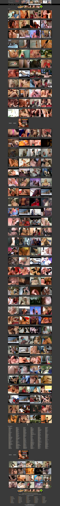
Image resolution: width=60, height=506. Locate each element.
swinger (49, 206)
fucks (36, 196)
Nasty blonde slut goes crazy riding (46, 98)
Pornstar (39, 438)
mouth (27, 38)
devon (12, 413)
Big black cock (10, 437)
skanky (48, 413)
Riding (38, 445)
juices (13, 265)
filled (37, 265)
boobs (13, 196)
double (23, 275)
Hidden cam (24, 446)
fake (33, 275)
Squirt (45, 433)
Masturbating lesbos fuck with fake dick (35, 266)
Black (9, 440)
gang (46, 344)
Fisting (24, 431)
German (24, 436)
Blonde (9, 441)
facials (32, 97)
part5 (12, 275)
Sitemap (20, 4)
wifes (16, 423)
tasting (16, 265)
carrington (12, 137)
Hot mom (31, 428)
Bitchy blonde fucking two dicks (13, 276)
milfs (48, 38)
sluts (39, 117)
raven (26, 413)
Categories (16, 4)
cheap (33, 196)
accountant (13, 117)
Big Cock (9, 438)
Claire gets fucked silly (46, 138)
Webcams (46, 446)
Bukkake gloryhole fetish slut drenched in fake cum (35, 286)
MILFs (31, 446)
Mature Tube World (47, 481)
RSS (21, 4)
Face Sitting (17, 448)
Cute (16, 440)
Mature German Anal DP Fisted (24, 414)
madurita (25, 97)
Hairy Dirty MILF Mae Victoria (24, 296)
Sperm (46, 432)
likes (14, 413)
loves (36, 38)
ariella (33, 28)
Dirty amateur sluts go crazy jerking (35, 108)
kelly (13, 334)
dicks (14, 285)
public (28, 285)
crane (44, 28)
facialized (22, 265)
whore (38, 196)
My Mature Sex (30, 488)
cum (33, 107)
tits (40, 38)
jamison (38, 107)
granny (35, 97)
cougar (35, 28)
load (46, 354)
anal (44, 38)
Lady (31, 437)
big (31, 38)
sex (49, 38)
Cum (16, 437)
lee (14, 28)
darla (45, 28)
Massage (31, 442)
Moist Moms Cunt (47, 474)
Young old (46, 448)
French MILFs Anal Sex (46, 29)
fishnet (43, 413)
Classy (16, 432)
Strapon (46, 435)
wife (48, 117)
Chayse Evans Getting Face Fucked (13, 207)
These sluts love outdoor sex (46, 49)
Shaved (46, 427)
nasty (14, 97)
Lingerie (31, 441)
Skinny (46, 428)
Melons (31, 445)
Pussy (38, 441)
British (9, 447)
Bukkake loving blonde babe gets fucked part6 (13, 217)
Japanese (32, 433)
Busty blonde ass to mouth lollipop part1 (24, 29)
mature (39, 97)
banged (43, 285)
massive (36, 206)
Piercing (39, 436)
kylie (48, 196)
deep (25, 137)
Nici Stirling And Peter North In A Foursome (35, 296)
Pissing (38, 437)
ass (20, 38)
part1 (29, 38)
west (47, 117)
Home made (24, 448)
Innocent (31, 431)
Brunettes (10, 448)
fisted (23, 423)
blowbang (45, 206)
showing (39, 206)
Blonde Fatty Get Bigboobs (46, 355)
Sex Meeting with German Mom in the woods (35, 365)
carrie (44, 423)
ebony (24, 344)
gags (27, 137)
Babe (9, 433)
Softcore (46, 430)
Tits (45, 440)
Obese (38, 428)
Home (9, 4)
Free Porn (26, 494)
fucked (25, 275)
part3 (37, 206)
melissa (49, 344)
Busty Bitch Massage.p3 (46, 286)
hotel (25, 334)
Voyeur (46, 445)
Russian (39, 446)
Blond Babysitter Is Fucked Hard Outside (46, 365)
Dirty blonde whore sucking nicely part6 (46, 148)
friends (47, 28)
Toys (45, 441)
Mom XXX (30, 481)
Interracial (32, 432)
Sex (38, 447)
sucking (15, 107)
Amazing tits (10, 428)
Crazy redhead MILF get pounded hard (24, 217)
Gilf (23, 437)
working (15, 334)
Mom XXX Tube (21, 488)
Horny (31, 427)
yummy (28, 354)
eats (47, 285)
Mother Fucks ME (38, 474)
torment (50, 137)
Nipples (31, 448)
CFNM (16, 430)
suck (27, 265)
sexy (27, 334)
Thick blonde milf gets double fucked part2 (24, 266)
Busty (16, 428)
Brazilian (9, 446)
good (45, 354)
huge (47, 265)
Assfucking (10, 432)
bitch (43, 97)
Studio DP (46, 217)
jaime (28, 117)
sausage (18, 137)
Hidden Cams (24, 447)
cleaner (44, 354)
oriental (11, 275)
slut (39, 38)
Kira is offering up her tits (24, 207)
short (26, 265)
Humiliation (32, 430)
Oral (38, 431)
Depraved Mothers (38, 488)
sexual (47, 334)
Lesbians (31, 440)
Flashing (24, 432)
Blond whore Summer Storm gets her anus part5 (24, 138)
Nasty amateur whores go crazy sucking (13, 98)
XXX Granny (38, 467)
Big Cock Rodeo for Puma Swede (35, 345)
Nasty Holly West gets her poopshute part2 (24, 355)
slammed (16, 275)
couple (11, 265)
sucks (37, 137)
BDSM (9, 435)
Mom (31, 447)
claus (22, 97)
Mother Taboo (21, 481)
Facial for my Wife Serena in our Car (24, 365)
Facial (23, 427)
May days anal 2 (24, 98)
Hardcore (24, 445)
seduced (39, 28)
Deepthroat (17, 442)
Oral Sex (39, 432)
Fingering (24, 430)
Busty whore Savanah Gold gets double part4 (35, 138)
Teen (45, 438)
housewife (50, 285)
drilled (16, 354)
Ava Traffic (31, 504)
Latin (31, 438)
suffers (48, 137)
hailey (12, 344)
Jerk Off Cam (37, 494)
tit (28, 344)
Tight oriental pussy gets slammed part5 (13, 266)
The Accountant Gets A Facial (13, 108)
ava (34, 413)
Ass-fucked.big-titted (13, 29)
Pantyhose (39, 435)
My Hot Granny (44, 497)
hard (13, 206)
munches (28, 196)
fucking (34, 97)
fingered (23, 117)
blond (11, 206)
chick (24, 354)
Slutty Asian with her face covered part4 (24, 286)
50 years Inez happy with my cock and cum (46, 296)
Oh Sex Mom (47, 467)
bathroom (22, 285)
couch (22, 344)
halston (24, 28)
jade (36, 107)
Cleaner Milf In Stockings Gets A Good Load (46, 345)
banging (21, 334)
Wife (45, 447)
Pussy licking (39, 442)
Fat (23, 428)
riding (48, 107)
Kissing (31, 436)
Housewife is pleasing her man (13, 138)
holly (25, 28)
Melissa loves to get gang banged (46, 335)
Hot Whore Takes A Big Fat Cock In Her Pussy (35, 335)
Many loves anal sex (13, 49)
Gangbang (24, 435)
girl (46, 265)
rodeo (37, 354)
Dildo (16, 443)
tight (17, 275)
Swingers (46, 437)
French (24, 433)
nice (14, 206)
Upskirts (46, 443)
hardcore (38, 97)
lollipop (26, 38)
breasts (45, 97)
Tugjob (46, 442)
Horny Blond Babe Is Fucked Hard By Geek (35, 217)
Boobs (9, 445)
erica (35, 196)
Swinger (46, 436)
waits (16, 97)
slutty (50, 265)
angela (21, 354)
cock (24, 137)
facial (12, 97)
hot (47, 196)
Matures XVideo (21, 467)
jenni (13, 28)
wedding (27, 28)
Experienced (17, 447)
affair (11, 28)
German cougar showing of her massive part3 (35, 197)
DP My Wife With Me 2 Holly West (46, 108)
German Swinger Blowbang (46, 197)
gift (22, 28)
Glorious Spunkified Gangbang (46, 39)
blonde (22, 38)
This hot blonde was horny (24, 197)
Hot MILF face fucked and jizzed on (35, 355)
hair (24, 265)
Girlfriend (24, 438)
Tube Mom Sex (13, 488)
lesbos (36, 275)
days (25, 107)
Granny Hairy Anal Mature (13, 296)
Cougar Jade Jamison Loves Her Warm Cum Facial (35, 98)
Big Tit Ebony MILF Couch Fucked (24, 335)
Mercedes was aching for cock (13, 148)
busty (23, 38)
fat (35, 285)
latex (49, 423)
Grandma (24, 440)
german (35, 38)
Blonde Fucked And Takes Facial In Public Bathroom (24, 276)
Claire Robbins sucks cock (46, 207)
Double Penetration (18, 445)
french (46, 38)
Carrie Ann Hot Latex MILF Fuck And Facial (46, 414)
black (43, 265)
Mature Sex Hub (21, 474)
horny (27, 117)
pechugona (27, 97)
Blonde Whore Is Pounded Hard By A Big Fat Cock (35, 276)
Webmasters (29, 504)
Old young (39, 430)
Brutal (16, 427)
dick (48, 97)
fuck (23, 265)
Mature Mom (13, 481)
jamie (15, 196)
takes (17, 206)
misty (36, 137)
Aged (9, 427)
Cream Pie (17, 435)
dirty (36, 117)
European (17, 446)
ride (16, 413)
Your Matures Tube (47, 488)
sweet (27, 354)
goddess (25, 117)
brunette (47, 97)
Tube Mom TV (44, 496)
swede (38, 354)
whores (17, 107)
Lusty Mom (39, 481)
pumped (16, 137)
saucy (15, 344)
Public (38, 440)
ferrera (37, 28)
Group (24, 442)
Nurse (38, 427)
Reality (38, 443)
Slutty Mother (44, 498)
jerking (37, 117)
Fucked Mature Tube (30, 467)
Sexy (38, 448)
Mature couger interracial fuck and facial (13, 355)
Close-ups (17, 433)
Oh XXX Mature (30, 474)
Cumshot (17, 438)
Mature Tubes (13, 467)
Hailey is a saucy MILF (13, 335)
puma (35, 354)
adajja (34, 265)
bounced (13, 423)
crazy (12, 107)
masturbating (38, 275)
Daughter (17, 441)
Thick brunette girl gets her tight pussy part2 (46, 266)
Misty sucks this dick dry (35, 128)
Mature (31, 443)
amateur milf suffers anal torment (46, 128)
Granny (24, 441)
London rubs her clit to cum (35, 414)
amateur (10, 107)
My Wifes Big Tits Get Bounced (13, 414)
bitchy (11, 285)
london (36, 423)
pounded (38, 285)
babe (10, 206)
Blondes (9, 442)
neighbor (16, 28)
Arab (9, 430)
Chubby (17, 431)
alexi (9, 137)
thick (28, 275)
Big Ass (9, 436)
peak (45, 334)
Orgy (38, 433)
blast (35, 334)
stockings (50, 354)
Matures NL (13, 474)
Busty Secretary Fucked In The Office (35, 148)
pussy (15, 206)
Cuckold (17, 436)
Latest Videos (12, 4)
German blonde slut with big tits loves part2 (35, 29)
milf (13, 97)
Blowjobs (9, 443)
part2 (37, 38)
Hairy (23, 443)
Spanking (46, 431)
